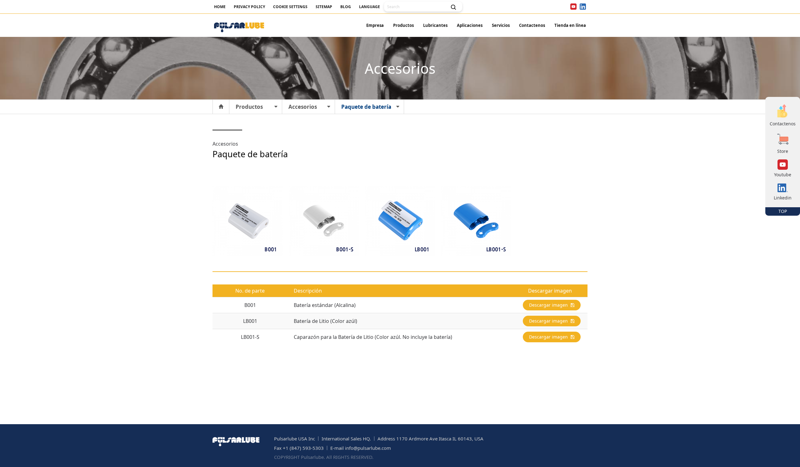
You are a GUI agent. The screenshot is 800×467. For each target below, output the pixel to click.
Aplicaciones (469, 25)
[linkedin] (583, 6)
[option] (247, 221)
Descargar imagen (549, 305)
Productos (403, 25)
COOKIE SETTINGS (290, 6)
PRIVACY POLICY (249, 6)
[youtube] (573, 6)
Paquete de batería (366, 106)
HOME (220, 6)
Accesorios (302, 106)
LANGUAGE (369, 6)
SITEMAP (324, 6)
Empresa (375, 25)
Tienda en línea (570, 25)
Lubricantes (435, 25)
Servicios (501, 25)
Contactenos (532, 25)
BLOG (345, 6)
